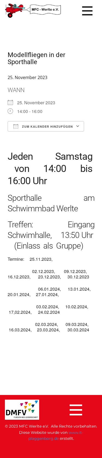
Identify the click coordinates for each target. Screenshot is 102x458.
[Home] (33, 10)
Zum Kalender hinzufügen (47, 126)
